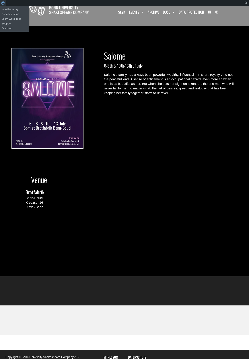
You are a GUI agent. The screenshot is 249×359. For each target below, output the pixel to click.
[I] (216, 12)
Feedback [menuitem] (7, 28)
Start (121, 12)
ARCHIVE (153, 12)
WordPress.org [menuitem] (10, 9)
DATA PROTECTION (191, 12)
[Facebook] (209, 12)
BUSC (166, 12)
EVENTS (134, 12)
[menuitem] (3, 3)
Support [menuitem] (6, 23)
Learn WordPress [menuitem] (11, 18)
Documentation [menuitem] (10, 14)
